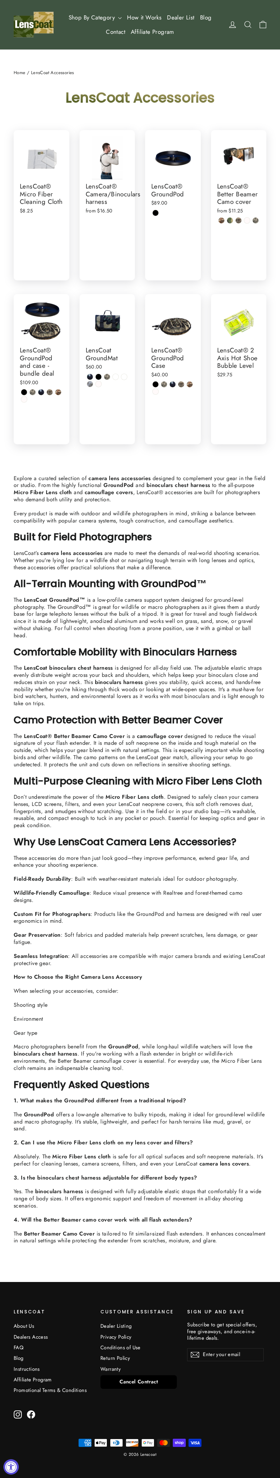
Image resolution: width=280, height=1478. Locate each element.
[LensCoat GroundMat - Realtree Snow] (98, 384)
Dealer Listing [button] (116, 1326)
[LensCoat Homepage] (34, 24)
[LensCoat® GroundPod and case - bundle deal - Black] (24, 392)
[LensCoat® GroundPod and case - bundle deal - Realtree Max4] (50, 392)
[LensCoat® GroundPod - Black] (155, 213)
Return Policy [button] (115, 1358)
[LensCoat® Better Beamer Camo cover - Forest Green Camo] (230, 220)
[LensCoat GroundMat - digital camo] (107, 377)
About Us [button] (24, 1326)
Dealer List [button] (180, 17)
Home (20, 72)
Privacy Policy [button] (116, 1337)
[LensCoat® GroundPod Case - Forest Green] (173, 384)
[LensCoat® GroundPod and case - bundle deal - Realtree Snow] (24, 399)
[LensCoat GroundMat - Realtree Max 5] (124, 377)
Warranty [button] (110, 1369)
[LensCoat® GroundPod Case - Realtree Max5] (190, 384)
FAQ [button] (19, 1347)
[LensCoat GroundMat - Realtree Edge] (90, 384)
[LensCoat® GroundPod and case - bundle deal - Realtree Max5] (58, 392)
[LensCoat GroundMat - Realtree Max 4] (115, 377)
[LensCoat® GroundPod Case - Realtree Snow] (155, 391)
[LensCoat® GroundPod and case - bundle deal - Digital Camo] (33, 392)
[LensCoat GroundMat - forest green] (90, 377)
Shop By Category (93, 17)
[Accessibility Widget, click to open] (11, 1467)
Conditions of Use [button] (120, 1347)
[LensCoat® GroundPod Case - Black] (155, 384)
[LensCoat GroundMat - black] (98, 377)
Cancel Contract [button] (139, 1381)
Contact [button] (115, 32)
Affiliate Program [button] (152, 32)
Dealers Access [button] (31, 1337)
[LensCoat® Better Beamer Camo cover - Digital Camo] (255, 220)
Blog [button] (206, 17)
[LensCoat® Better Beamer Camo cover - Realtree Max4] (238, 220)
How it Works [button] (144, 17)
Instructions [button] (27, 1369)
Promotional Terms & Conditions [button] (50, 1390)
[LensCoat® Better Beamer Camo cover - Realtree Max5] (221, 220)
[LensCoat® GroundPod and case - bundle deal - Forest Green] (41, 392)
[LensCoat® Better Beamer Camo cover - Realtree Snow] (247, 220)
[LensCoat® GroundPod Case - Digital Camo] (164, 384)
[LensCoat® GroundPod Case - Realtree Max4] (181, 384)
